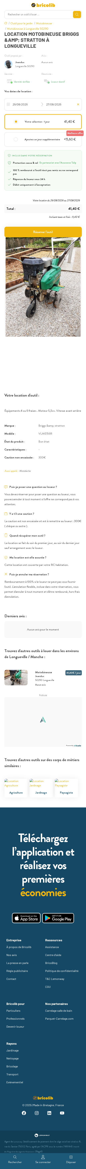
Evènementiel (14, 1082)
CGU (48, 986)
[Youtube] (62, 1114)
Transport (12, 1074)
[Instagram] (36, 1114)
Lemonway (17, 1141)
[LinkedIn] (49, 1114)
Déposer (71, 1162)
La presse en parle (17, 963)
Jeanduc (19, 62)
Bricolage (12, 1066)
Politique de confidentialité (61, 971)
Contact (11, 978)
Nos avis (11, 955)
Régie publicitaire (17, 971)
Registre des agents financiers (20, 1151)
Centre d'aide (53, 955)
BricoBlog (51, 963)
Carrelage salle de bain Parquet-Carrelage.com (59, 1014)
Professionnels (15, 1018)
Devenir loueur (15, 1026)
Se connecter (43, 1162)
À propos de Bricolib (18, 947)
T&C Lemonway (54, 978)
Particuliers (13, 1010)
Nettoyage (12, 1058)
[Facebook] (23, 1114)
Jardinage (12, 1050)
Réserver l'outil (43, 232)
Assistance (52, 947)
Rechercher (15, 1162)
